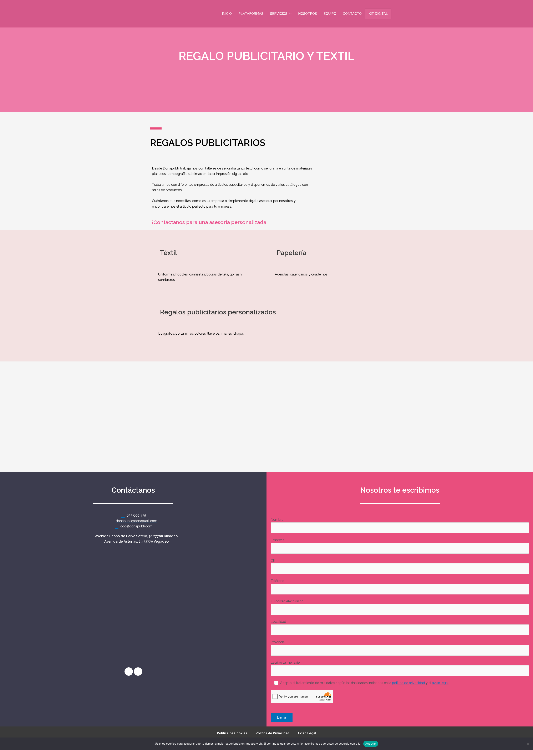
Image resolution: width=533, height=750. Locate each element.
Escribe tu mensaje (285, 662)
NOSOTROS (307, 14)
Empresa (277, 540)
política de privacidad (408, 683)
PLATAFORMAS (250, 14)
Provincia (278, 642)
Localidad (278, 622)
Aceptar (370, 743)
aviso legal (440, 683)
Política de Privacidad (272, 733)
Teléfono (277, 581)
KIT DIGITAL (378, 14)
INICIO (227, 14)
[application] (289, 13)
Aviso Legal (307, 733)
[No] (528, 744)
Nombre (277, 520)
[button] (4, 413)
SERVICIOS (278, 14)
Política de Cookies (232, 733)
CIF (273, 560)
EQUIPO (330, 14)
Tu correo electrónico (287, 601)
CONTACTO (352, 14)
